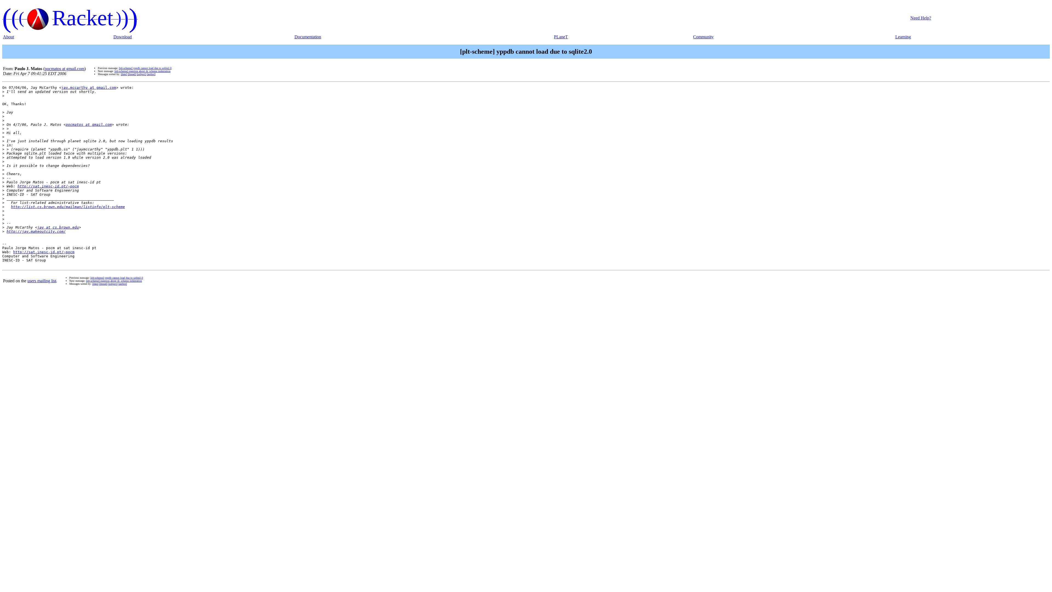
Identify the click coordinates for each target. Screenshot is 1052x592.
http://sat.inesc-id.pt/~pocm (48, 186)
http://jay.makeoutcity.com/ (36, 231)
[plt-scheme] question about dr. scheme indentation (142, 71)
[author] (151, 74)
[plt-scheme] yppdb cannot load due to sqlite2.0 (145, 68)
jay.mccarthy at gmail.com (88, 88)
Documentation (308, 37)
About (8, 37)
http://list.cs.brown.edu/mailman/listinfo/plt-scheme (68, 207)
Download (122, 37)
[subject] (141, 74)
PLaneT (561, 37)
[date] (124, 74)
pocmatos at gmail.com (64, 68)
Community (703, 37)
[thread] (132, 74)
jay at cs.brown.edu (58, 227)
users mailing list (41, 280)
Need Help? (920, 18)
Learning (903, 37)
